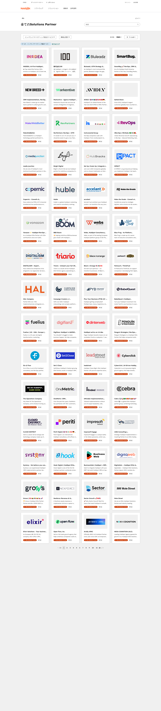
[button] (137, 18)
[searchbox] (112, 24)
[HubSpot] (25, 8)
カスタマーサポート (38, 2)
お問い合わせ (51, 2)
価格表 (65, 8)
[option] (39, 37)
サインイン (127, 2)
